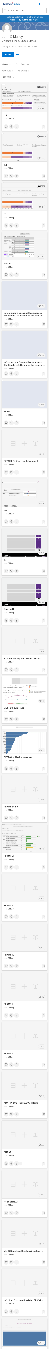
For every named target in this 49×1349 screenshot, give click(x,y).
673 (43, 1343)
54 (43, 1047)
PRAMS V (8, 905)
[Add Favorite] (43, 127)
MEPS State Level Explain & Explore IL (23, 1251)
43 (43, 701)
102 (43, 257)
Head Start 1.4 (11, 1201)
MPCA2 (7, 263)
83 (43, 948)
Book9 (7, 411)
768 (43, 355)
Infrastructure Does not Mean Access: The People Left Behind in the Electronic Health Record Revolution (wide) (24, 314)
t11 (5, 214)
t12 (5, 165)
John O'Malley (9, 119)
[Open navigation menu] (45, 4)
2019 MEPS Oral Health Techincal (21, 461)
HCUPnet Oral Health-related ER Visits (23, 1300)
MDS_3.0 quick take (14, 708)
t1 (4, 560)
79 (43, 553)
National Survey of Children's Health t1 (23, 658)
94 (43, 1195)
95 (43, 454)
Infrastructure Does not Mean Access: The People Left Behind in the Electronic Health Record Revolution (24, 363)
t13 (5, 115)
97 (43, 1244)
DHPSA (7, 1152)
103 (43, 306)
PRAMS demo (11, 806)
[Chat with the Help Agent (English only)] (40, 4)
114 (43, 207)
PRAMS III (9, 1004)
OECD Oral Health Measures (18, 757)
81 (43, 503)
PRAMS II (8, 1053)
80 (43, 652)
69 (43, 800)
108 (43, 602)
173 (43, 158)
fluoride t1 (9, 609)
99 (43, 405)
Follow (8, 54)
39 (43, 750)
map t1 (7, 510)
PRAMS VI (9, 856)
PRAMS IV (9, 954)
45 (43, 1096)
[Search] (4, 10)
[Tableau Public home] (11, 4)
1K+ (43, 108)
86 (43, 1145)
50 (43, 997)
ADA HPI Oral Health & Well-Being (21, 1103)
